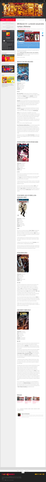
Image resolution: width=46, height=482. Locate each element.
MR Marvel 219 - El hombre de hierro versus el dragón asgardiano (28, 402)
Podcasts (32, 1)
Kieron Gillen (35, 408)
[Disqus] (30, 431)
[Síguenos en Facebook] (9, 19)
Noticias (13, 1)
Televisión (9, 1)
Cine (5, 1)
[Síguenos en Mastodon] (8, 19)
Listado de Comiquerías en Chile (6, 17)
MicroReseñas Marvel (21, 19)
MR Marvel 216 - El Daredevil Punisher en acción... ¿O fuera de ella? (36, 402)
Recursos (21, 470)
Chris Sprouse (25, 408)
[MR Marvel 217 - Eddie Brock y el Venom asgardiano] (20, 398)
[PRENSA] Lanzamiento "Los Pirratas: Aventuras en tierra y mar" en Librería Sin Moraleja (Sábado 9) (8, 85)
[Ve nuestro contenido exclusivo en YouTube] (6, 19)
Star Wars (39, 408)
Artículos (36, 1)
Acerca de (26, 470)
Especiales (32, 17)
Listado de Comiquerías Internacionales (18, 17)
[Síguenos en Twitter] (11, 19)
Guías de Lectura (27, 17)
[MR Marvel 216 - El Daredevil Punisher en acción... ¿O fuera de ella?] (36, 398)
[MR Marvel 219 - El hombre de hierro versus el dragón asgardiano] (28, 398)
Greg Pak (29, 408)
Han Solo (32, 408)
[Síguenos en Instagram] (12, 19)
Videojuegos (24, 1)
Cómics (2, 1)
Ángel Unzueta (21, 408)
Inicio (18, 470)
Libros (28, 1)
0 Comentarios (41, 19)
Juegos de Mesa (19, 1)
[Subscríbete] (13, 19)
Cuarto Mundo (10, 476)
